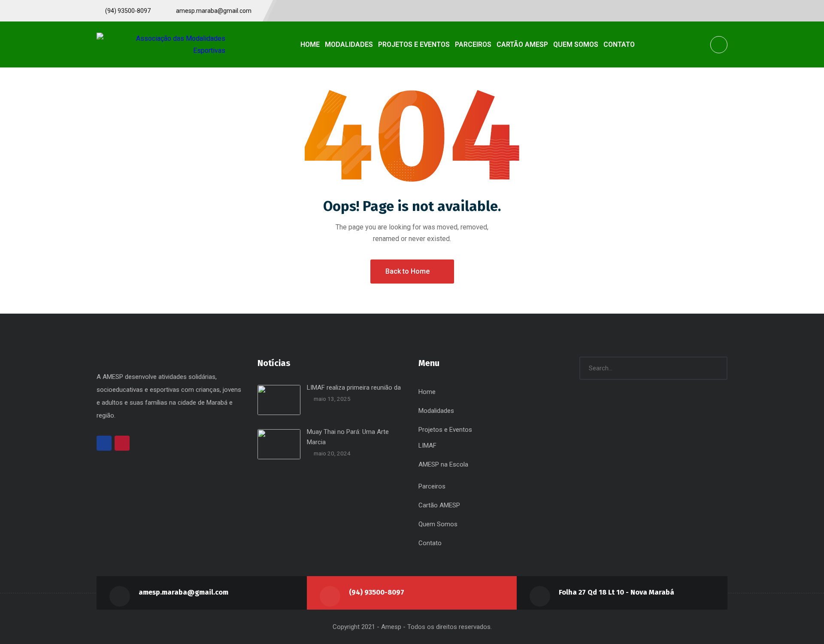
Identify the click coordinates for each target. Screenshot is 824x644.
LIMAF (427, 445)
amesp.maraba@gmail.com (183, 592)
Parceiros (431, 486)
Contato (430, 543)
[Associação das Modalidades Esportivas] (161, 44)
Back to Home (407, 271)
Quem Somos (437, 524)
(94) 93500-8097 (376, 592)
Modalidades (436, 411)
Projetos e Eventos (445, 429)
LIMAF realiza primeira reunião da (354, 387)
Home (427, 392)
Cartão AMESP (439, 505)
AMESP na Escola (443, 464)
